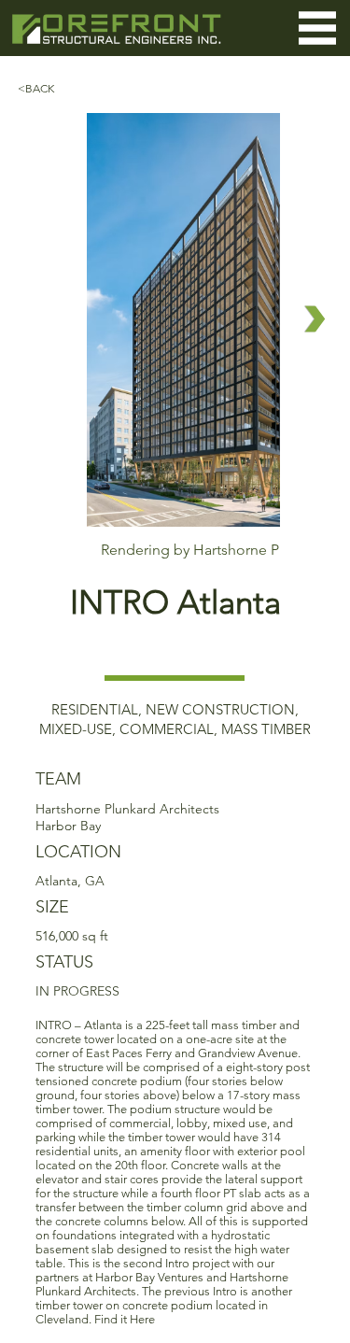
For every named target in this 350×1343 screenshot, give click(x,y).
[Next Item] (315, 319)
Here (142, 1319)
